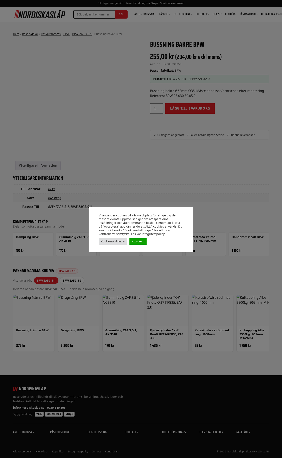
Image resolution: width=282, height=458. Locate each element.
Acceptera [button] (138, 241)
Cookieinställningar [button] (113, 241)
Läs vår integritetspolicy (148, 234)
